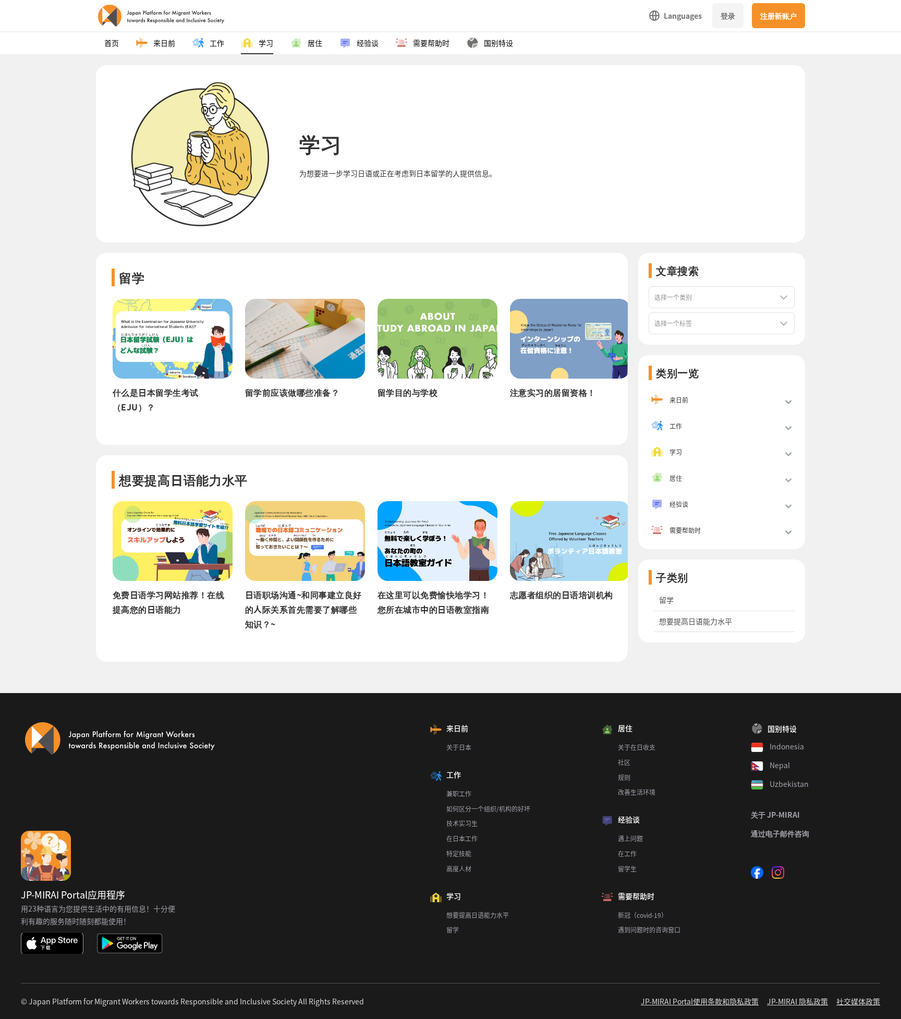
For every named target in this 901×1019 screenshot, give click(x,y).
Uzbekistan (789, 784)
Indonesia (787, 746)
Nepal (780, 765)
